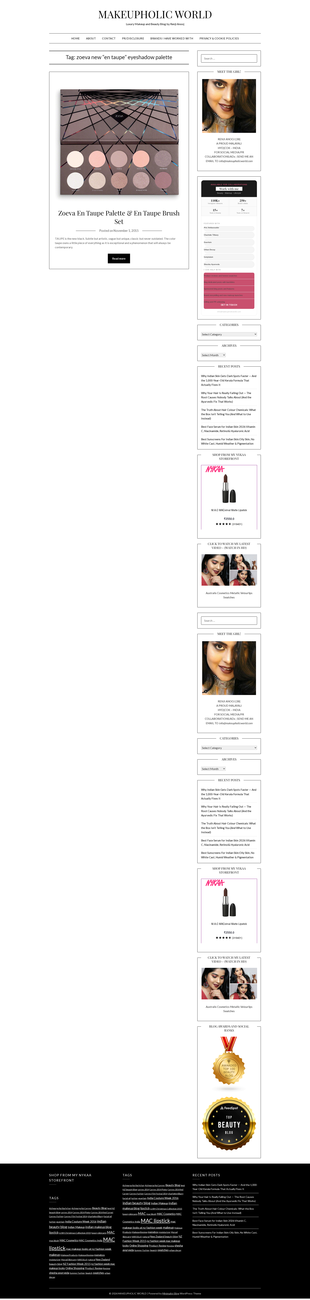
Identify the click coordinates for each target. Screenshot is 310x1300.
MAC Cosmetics (69, 1240)
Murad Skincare (69, 1259)
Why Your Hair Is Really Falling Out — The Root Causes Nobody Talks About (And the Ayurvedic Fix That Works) (226, 397)
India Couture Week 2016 (81, 1221)
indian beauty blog (136, 1203)
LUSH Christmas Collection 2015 (75, 1233)
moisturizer (55, 1259)
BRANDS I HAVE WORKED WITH (171, 38)
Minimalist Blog (170, 1293)
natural (91, 1259)
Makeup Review (86, 1255)
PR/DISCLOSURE (133, 38)
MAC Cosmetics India (90, 1240)
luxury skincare (98, 1233)
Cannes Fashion (56, 1216)
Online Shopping (74, 1268)
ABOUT (91, 38)
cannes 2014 (66, 1212)
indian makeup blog (98, 1227)
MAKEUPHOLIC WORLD (155, 14)
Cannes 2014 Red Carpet (102, 1212)
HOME (75, 38)
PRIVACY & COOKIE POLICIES (219, 38)
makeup (54, 1255)
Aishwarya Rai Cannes (81, 1208)
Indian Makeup (76, 1227)
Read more (119, 258)
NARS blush (82, 1259)
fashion (52, 1222)
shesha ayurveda (59, 1272)
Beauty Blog (99, 1208)
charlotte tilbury (95, 1216)
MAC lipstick (155, 1220)
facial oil (108, 1216)
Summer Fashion (77, 1273)
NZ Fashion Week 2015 (77, 1263)
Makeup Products (69, 1255)
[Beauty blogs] (229, 1061)
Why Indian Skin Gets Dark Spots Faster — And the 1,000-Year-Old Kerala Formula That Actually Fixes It (228, 380)
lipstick (53, 1232)
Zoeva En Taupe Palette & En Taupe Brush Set (119, 217)
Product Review (93, 1268)
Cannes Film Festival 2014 (75, 1216)
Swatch (88, 1273)
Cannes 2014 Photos (81, 1212)
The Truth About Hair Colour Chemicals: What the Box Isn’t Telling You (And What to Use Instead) (228, 414)
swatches (98, 1272)
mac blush (54, 1240)
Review (106, 1268)
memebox (99, 1254)
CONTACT (109, 38)
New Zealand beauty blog (164, 1236)
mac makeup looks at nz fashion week (88, 1249)
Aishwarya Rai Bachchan (60, 1208)
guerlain (60, 1221)
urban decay (175, 1250)
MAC (111, 1232)
